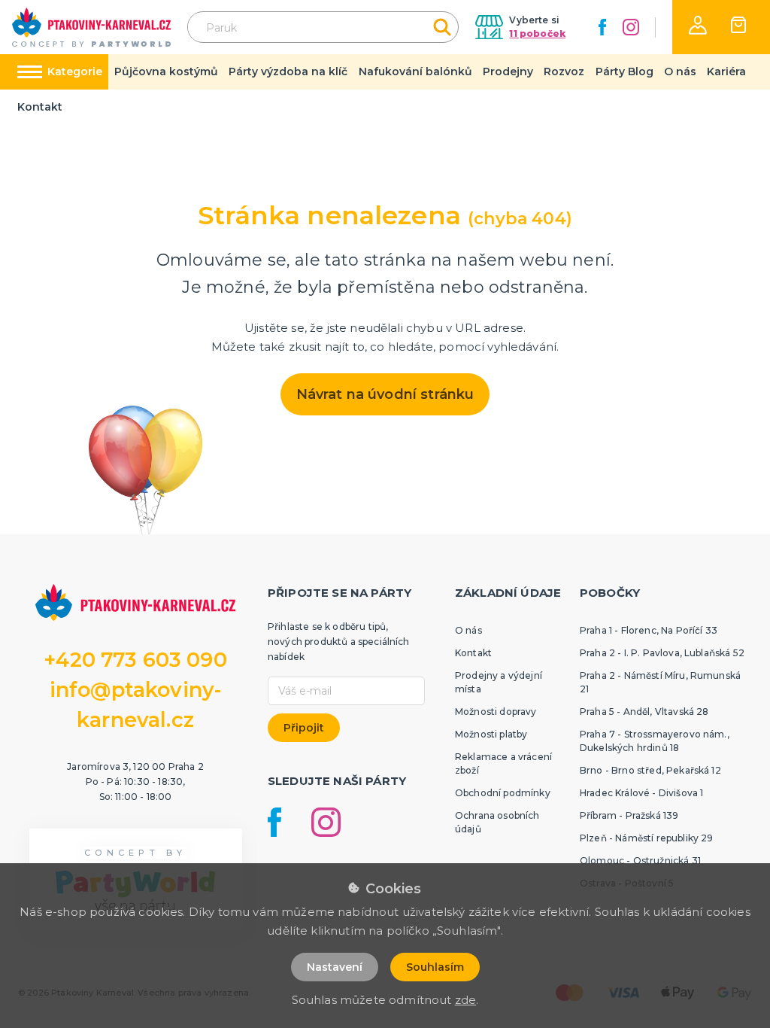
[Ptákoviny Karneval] (91, 27)
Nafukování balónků (415, 71)
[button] (698, 25)
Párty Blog (624, 71)
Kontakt (39, 107)
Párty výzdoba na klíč (288, 71)
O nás (680, 71)
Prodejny (508, 71)
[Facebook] (602, 27)
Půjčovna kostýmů (166, 71)
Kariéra (726, 71)
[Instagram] (631, 27)
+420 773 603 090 (135, 659)
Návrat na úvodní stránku (385, 394)
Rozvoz (564, 71)
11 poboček (537, 33)
